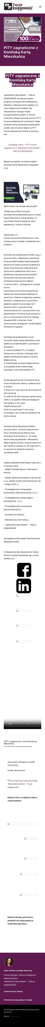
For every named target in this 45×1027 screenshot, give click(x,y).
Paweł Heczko (14, 1016)
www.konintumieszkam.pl (21, 238)
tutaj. (6, 168)
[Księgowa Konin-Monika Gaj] (18, 7)
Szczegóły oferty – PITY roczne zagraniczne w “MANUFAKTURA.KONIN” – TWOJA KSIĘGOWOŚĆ (22, 148)
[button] (40, 6)
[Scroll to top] (41, 1022)
